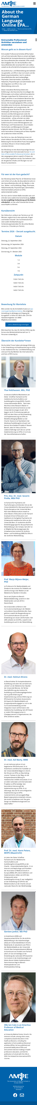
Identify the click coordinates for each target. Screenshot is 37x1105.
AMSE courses (11, 29)
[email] (22, 1096)
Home (3, 29)
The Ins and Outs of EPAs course (27, 29)
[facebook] (15, 1096)
